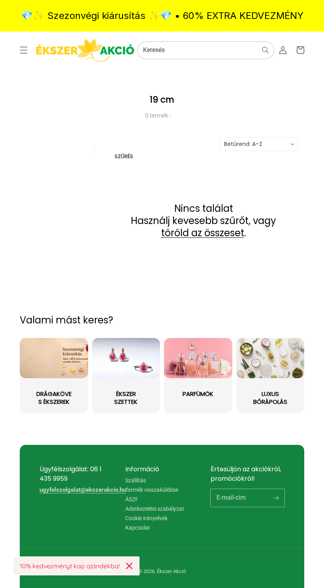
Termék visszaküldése (151, 490)
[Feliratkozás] (275, 497)
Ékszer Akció (171, 571)
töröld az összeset (202, 233)
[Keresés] (265, 50)
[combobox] (205, 50)
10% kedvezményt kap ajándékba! (70, 566)
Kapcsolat (137, 528)
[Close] (129, 566)
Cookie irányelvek (146, 518)
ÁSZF (131, 499)
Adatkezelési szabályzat (154, 509)
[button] (23, 50)
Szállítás (135, 480)
